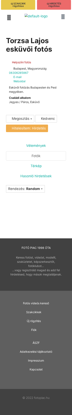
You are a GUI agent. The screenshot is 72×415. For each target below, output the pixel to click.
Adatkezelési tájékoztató (36, 351)
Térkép (36, 166)
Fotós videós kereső (36, 303)
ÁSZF (36, 342)
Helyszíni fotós (21, 62)
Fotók (36, 156)
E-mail (17, 77)
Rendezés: (24, 189)
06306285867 (18, 72)
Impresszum (36, 360)
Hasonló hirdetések (36, 176)
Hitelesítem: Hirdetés (28, 128)
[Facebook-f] (36, 379)
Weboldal (19, 81)
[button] (9, 17)
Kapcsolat (36, 369)
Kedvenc (47, 119)
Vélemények (36, 146)
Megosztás (20, 119)
